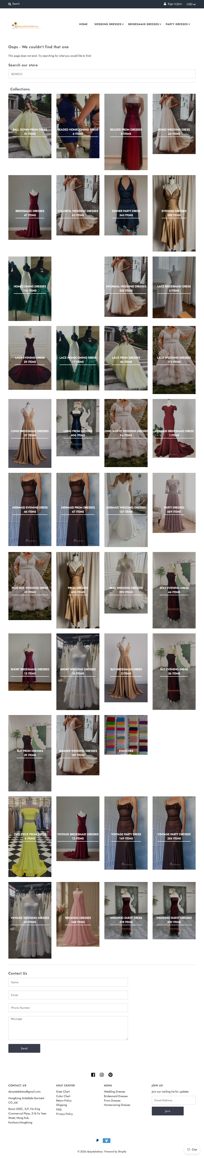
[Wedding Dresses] (77, 914)
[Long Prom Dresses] (77, 427)
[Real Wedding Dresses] (125, 583)
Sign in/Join (174, 4)
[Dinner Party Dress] (125, 205)
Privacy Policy (64, 1114)
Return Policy (64, 1100)
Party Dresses (177, 24)
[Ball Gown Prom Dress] (29, 126)
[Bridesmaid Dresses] (29, 207)
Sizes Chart (63, 1092)
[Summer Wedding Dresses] (77, 745)
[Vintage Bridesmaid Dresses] (77, 828)
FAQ (58, 1109)
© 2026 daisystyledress (90, 1151)
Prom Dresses (112, 1100)
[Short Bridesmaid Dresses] (29, 662)
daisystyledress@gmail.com (24, 1092)
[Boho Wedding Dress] (174, 124)
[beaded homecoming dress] (77, 126)
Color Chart (63, 1096)
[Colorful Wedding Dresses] (77, 205)
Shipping (61, 1105)
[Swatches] (125, 735)
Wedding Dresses (108, 24)
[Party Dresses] (174, 503)
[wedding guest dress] (125, 910)
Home (83, 24)
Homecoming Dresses (117, 1105)
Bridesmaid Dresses (143, 24)
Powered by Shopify (115, 1151)
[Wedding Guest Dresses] (174, 910)
